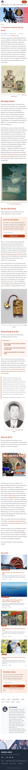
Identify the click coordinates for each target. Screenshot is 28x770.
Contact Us (20, 763)
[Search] (5, 2)
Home (2, 761)
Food (2, 24)
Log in (17, 35)
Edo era (3, 699)
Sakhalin (7, 283)
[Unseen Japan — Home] (2, 2)
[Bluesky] (2, 757)
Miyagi (22, 699)
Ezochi (11, 281)
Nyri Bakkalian (4, 33)
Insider (24, 1)
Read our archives (13, 688)
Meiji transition (12, 495)
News (8, 4)
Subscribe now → (14, 236)
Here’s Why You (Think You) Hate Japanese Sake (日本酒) (14, 344)
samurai (7, 701)
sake (3, 701)
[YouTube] (10, 757)
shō (22, 390)
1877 (7, 511)
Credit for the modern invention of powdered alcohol (13, 254)
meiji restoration (15, 699)
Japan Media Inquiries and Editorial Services (16, 761)
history (8, 699)
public (25, 325)
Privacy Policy (4, 763)
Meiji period (4, 487)
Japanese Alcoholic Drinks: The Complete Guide (14, 352)
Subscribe (13, 35)
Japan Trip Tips (16, 4)
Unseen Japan (6, 752)
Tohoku (17, 701)
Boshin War (13, 497)
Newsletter (3, 4)
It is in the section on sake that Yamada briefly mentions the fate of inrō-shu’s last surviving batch (13, 371)
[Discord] (12, 757)
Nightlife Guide (23, 4)
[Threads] (7, 757)
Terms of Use (12, 763)
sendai (12, 701)
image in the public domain (15, 203)
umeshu (3, 244)
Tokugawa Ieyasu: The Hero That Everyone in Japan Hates (14, 348)
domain (13, 326)
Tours (11, 4)
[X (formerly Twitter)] (5, 757)
